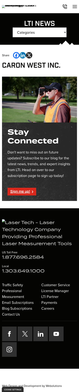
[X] (29, 55)
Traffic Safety (12, 285)
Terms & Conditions (48, 379)
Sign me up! (20, 191)
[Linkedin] (22, 55)
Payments (49, 302)
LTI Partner (50, 296)
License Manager (55, 291)
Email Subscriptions (18, 302)
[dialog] (13, 389)
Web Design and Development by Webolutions (32, 386)
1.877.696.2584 (23, 257)
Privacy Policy (25, 379)
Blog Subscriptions (17, 308)
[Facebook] (16, 55)
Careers (47, 308)
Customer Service (55, 285)
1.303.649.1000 (23, 271)
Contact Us (11, 314)
